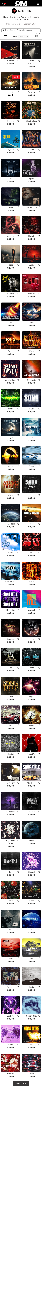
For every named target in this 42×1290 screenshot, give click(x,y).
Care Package (10, 380)
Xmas (31, 901)
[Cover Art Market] (19, 3)
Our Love (10, 1016)
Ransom (31, 812)
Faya (31, 351)
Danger (10, 466)
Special (31, 872)
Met (31, 495)
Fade (31, 409)
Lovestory (11, 783)
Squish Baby (31, 1016)
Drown (31, 668)
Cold (31, 438)
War (10, 930)
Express (10, 639)
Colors (31, 322)
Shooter (10, 294)
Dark (10, 872)
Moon (31, 841)
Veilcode (10, 236)
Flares (31, 150)
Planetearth (10, 524)
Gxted (10, 179)
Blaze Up (31, 92)
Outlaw (31, 265)
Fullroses (10, 1073)
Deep (31, 725)
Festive (10, 901)
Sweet (10, 351)
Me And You (31, 754)
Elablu (10, 553)
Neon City (10, 610)
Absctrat (10, 754)
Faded (10, 265)
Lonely (10, 958)
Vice (31, 524)
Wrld (10, 322)
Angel (31, 697)
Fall (31, 958)
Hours (31, 639)
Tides (10, 207)
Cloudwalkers (31, 121)
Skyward (10, 150)
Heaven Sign (10, 581)
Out (31, 930)
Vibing (10, 495)
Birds (31, 987)
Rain (10, 725)
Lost (10, 668)
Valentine (31, 294)
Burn (31, 1045)
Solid (10, 697)
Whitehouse (32, 783)
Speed (31, 466)
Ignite (31, 179)
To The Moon (10, 812)
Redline (10, 61)
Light (11, 92)
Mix (31, 553)
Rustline (10, 121)
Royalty (31, 236)
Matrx (10, 409)
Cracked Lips (31, 207)
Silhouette (31, 380)
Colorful (31, 610)
